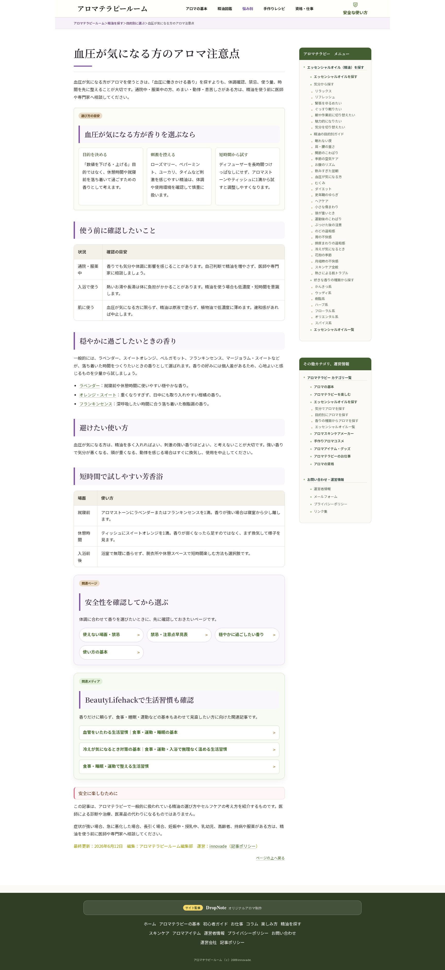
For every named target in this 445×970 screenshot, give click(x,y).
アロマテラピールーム (89, 23)
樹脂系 (320, 298)
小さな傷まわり (326, 206)
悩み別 (247, 8)
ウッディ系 (323, 292)
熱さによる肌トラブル (331, 272)
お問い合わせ (283, 933)
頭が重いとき (325, 212)
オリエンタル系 (326, 316)
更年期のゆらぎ (326, 194)
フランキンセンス (95, 404)
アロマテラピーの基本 (179, 924)
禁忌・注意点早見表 (169, 634)
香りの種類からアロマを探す (336, 420)
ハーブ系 (321, 304)
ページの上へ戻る (270, 857)
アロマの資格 (324, 463)
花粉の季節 (323, 254)
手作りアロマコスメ (329, 440)
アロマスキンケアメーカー (334, 433)
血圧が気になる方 (328, 176)
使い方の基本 (95, 652)
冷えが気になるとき (330, 248)
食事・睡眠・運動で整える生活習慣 (116, 766)
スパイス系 (323, 322)
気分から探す (324, 84)
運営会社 (208, 942)
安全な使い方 (355, 12)
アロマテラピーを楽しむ (332, 394)
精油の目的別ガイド (329, 133)
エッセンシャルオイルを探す (335, 76)
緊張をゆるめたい (328, 103)
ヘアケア (321, 200)
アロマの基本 (196, 8)
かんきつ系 (323, 286)
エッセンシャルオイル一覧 (334, 329)
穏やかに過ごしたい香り (241, 634)
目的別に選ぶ (135, 23)
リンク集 (320, 511)
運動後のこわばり (328, 218)
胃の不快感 (323, 236)
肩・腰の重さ (325, 146)
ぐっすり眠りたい (328, 109)
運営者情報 (322, 488)
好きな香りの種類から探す (334, 279)
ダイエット (323, 188)
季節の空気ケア (326, 158)
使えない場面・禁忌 (101, 634)
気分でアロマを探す (330, 408)
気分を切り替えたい (330, 127)
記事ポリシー (243, 846)
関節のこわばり (326, 152)
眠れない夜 (323, 140)
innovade (218, 846)
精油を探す (115, 23)
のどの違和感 (325, 230)
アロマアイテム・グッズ (332, 448)
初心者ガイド (215, 924)
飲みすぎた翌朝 (326, 170)
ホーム (150, 924)
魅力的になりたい (328, 121)
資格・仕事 (304, 8)
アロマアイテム (186, 933)
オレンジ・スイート (97, 395)
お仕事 (237, 924)
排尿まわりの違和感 (330, 243)
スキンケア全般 (326, 266)
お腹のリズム (325, 164)
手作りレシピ (274, 8)
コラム (252, 924)
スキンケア (159, 933)
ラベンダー (89, 385)
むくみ (320, 182)
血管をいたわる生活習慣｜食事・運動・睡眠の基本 (130, 732)
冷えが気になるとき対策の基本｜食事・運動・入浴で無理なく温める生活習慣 (155, 749)
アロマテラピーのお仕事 (332, 456)
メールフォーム (325, 496)
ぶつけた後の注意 (328, 224)
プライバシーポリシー (330, 503)
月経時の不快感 (326, 261)
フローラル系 (325, 310)
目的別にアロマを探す (331, 414)
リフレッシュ (325, 96)
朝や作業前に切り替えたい (335, 114)
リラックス (323, 91)
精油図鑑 (225, 8)
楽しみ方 (269, 924)
